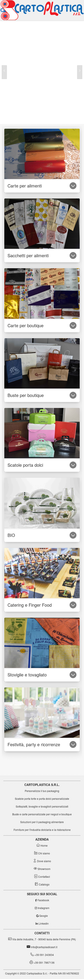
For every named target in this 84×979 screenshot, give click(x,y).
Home (44, 845)
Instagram (43, 908)
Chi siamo (43, 853)
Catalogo (44, 884)
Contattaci (43, 876)
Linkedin (43, 923)
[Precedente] (4, 72)
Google (43, 915)
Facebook (43, 900)
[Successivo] (79, 72)
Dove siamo (43, 861)
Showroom (43, 869)
